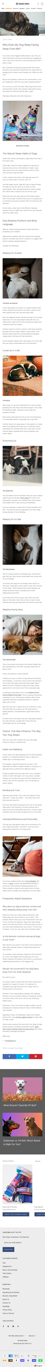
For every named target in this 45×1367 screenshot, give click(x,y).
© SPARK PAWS (22, 1340)
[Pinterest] (13, 1326)
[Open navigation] (3, 4)
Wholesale (6, 1289)
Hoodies (33, 8)
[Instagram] (8, 1326)
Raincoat (15, 8)
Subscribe (8, 1249)
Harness (21, 8)
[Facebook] (3, 1326)
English (31, 1336)
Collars (28, 8)
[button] (39, 1365)
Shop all (37, 1161)
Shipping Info (7, 1266)
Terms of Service (8, 1313)
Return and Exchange (10, 1270)
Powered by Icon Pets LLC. (22, 1343)
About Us (6, 1299)
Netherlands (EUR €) (16, 1336)
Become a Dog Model (10, 1296)
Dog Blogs (6, 1306)
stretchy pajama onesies (24, 1017)
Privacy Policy (7, 1310)
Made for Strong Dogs (16, 1214)
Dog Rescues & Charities (11, 1292)
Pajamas (39, 8)
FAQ (4, 1263)
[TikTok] (18, 1326)
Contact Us (6, 1303)
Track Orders (7, 1273)
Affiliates (6, 1277)
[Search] (38, 4)
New (3, 8)
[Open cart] (42, 4)
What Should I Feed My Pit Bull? (19, 1105)
